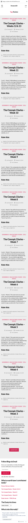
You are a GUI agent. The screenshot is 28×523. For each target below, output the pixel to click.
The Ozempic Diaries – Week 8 (14, 198)
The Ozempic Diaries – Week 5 (14, 325)
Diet (8, 54)
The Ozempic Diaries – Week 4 (14, 368)
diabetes (5, 54)
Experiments (5, 18)
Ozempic (19, 54)
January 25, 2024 (19, 160)
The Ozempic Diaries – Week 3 (14, 412)
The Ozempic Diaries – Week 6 (14, 283)
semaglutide (5, 56)
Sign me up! (6, 473)
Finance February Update (7, 486)
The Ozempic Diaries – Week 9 (14, 155)
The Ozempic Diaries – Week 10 (14, 111)
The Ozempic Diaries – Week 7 (14, 240)
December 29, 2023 (19, 330)
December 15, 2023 (19, 417)
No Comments (15, 31)
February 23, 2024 (19, 29)
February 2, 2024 (19, 116)
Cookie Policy (4, 516)
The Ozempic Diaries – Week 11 (14, 69)
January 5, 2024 (19, 287)
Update (14, 20)
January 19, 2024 (19, 202)
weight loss (17, 56)
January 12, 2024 (19, 245)
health (10, 54)
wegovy (13, 56)
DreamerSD (14, 5)
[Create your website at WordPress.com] (14, 1)
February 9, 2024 (19, 73)
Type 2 (24, 18)
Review (20, 18)
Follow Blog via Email (9, 461)
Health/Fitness (14, 18)
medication (14, 54)
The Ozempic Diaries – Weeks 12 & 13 (14, 24)
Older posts (14, 449)
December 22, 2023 (19, 372)
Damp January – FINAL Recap (8, 498)
